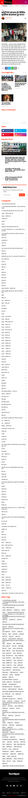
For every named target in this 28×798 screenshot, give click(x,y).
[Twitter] (9, 68)
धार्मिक (14, 295)
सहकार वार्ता (14, 537)
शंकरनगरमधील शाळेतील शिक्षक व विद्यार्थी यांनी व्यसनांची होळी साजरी (13, 482)
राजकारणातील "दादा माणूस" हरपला (14, 428)
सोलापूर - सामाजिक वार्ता (14, 582)
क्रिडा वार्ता (14, 280)
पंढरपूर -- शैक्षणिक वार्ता (14, 353)
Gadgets (11, 5)
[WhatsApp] (12, 68)
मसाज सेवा (14, 409)
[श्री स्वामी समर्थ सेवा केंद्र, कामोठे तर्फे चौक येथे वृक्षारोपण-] (21, 78)
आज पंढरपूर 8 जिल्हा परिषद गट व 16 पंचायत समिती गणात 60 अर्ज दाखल (13, 230)
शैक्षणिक (14, 502)
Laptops (17, 5)
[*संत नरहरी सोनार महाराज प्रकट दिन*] (7, 97)
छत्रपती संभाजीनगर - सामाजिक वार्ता (14, 288)
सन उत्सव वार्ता (14, 521)
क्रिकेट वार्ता (14, 277)
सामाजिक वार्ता (14, 563)
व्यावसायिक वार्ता (14, 479)
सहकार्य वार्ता (14, 539)
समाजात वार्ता (14, 523)
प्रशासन (14, 375)
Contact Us (23, 792)
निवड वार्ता (14, 311)
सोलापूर (14, 574)
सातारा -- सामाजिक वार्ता (14, 556)
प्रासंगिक (14, 380)
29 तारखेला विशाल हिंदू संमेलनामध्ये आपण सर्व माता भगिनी (14, 210)
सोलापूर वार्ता (14, 590)
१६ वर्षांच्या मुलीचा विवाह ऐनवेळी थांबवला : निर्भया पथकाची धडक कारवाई (13, 207)
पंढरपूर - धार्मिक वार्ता (14, 319)
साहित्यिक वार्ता (14, 571)
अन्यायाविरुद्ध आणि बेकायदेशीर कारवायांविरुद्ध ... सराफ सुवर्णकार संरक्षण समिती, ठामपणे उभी (15, 170)
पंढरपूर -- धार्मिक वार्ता (14, 348)
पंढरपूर (14, 313)
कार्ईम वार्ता (14, 267)
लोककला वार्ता (14, 456)
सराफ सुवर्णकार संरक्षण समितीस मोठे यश (14, 526)
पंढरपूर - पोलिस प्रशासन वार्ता (14, 321)
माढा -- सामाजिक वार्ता (14, 423)
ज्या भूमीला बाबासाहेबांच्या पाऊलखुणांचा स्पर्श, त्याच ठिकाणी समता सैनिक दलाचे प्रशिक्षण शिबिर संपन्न (6, 87)
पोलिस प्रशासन (14, 369)
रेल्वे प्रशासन (14, 451)
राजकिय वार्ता (14, 431)
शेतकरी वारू (14, 491)
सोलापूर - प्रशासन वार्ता (14, 577)
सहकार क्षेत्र (14, 534)
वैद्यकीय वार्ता (14, 474)
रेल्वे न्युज (14, 448)
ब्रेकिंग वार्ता (14, 388)
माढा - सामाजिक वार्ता (14, 420)
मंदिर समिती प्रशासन (14, 401)
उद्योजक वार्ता (14, 253)
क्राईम (14, 269)
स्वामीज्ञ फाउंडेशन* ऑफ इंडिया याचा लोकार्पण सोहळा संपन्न (14, 593)
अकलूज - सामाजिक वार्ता (14, 216)
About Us (8, 792)
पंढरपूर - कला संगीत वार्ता (14, 316)
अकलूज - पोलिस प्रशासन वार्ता (14, 213)
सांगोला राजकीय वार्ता (14, 550)
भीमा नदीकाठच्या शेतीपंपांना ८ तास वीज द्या (14, 391)
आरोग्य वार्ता (14, 243)
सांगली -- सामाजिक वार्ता (14, 542)
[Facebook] (6, 68)
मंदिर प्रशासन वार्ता (14, 396)
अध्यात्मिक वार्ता (14, 218)
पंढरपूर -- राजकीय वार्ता (14, 351)
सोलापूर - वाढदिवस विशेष (14, 580)
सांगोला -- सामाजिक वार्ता (14, 548)
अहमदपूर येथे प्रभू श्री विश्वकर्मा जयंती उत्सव (14, 226)
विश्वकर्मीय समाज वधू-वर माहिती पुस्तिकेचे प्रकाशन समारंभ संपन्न (13, 468)
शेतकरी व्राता (14, 497)
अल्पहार (14, 224)
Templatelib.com (22, 795)
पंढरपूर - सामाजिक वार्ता (14, 343)
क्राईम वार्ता (14, 275)
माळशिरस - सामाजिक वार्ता (14, 425)
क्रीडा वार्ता (14, 285)
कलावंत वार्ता (14, 264)
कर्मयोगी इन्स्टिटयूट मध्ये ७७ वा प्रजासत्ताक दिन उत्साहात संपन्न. (14, 256)
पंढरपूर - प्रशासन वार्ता (14, 324)
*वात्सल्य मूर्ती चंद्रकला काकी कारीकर (14, 204)
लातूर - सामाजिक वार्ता (14, 454)
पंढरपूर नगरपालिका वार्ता (14, 356)
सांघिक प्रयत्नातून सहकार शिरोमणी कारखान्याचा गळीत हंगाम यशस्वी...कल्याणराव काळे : (13, 179)
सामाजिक (14, 561)
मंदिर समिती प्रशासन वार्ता (14, 404)
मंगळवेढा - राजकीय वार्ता (14, 393)
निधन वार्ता (14, 305)
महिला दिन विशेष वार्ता (14, 412)
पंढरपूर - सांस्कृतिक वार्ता (14, 345)
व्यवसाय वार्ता (14, 476)
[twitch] (17, 785)
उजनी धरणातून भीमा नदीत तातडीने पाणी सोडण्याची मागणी (14, 248)
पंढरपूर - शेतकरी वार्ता (14, 335)
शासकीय (14, 486)
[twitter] (10, 785)
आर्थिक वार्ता (14, 245)
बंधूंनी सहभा (14, 385)
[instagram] (21, 785)
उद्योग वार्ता (14, 251)
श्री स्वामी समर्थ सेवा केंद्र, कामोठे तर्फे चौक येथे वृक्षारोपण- (21, 85)
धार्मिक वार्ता (14, 297)
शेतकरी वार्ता (14, 494)
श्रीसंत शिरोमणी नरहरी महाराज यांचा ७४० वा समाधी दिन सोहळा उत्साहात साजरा (13, 508)
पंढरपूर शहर (14, 361)
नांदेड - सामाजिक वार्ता (14, 300)
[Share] (25, 18)
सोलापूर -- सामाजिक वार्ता (14, 588)
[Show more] (18, 68)
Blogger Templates (12, 795)
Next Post (23, 122)
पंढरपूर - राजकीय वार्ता (14, 327)
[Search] (26, 2)
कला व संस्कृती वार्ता (14, 259)
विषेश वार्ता (14, 471)
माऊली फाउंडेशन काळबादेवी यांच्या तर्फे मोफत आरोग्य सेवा (14, 417)
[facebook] (7, 785)
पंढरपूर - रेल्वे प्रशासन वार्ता (14, 329)
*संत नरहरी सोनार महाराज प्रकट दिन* (6, 103)
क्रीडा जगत (14, 283)
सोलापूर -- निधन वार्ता (14, 585)
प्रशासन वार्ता (14, 377)
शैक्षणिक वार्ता (14, 505)
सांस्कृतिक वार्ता (14, 569)
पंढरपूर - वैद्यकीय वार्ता (14, 332)
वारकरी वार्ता (14, 459)
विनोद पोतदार (14, 464)
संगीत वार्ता (14, 514)
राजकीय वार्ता (14, 436)
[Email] (15, 68)
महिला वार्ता (14, 415)
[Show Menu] (2, 2)
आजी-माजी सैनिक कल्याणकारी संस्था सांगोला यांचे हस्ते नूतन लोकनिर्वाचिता (13, 234)
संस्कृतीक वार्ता (14, 529)
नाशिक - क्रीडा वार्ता (14, 303)
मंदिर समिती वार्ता (14, 407)
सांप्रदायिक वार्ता (14, 558)
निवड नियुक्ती (14, 308)
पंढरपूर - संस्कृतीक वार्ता (14, 340)
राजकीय (14, 433)
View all (25, 72)
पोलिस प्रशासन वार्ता (14, 372)
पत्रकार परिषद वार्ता (14, 367)
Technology (24, 5)
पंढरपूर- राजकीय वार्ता (14, 364)
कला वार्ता (14, 261)
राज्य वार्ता (14, 441)
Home (2, 9)
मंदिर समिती (14, 399)
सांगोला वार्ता (14, 553)
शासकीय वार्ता (14, 489)
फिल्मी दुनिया (14, 383)
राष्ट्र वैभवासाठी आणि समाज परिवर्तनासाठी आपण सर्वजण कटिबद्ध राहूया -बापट (13, 445)
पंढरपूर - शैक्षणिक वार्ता (14, 337)
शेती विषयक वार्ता (14, 499)
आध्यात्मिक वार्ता (14, 240)
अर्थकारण (14, 221)
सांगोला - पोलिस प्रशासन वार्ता (14, 545)
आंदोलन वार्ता (14, 237)
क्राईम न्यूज (14, 272)
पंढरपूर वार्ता (14, 359)
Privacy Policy (15, 792)
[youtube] (14, 785)
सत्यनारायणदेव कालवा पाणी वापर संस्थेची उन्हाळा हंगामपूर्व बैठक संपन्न (13, 517)
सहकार (14, 531)
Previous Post (5, 122)
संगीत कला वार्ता (14, 511)
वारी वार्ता (14, 462)
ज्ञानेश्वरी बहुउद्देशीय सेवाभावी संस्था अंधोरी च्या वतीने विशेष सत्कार (13, 291)
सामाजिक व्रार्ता (14, 566)
